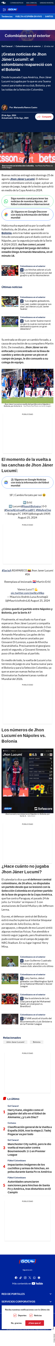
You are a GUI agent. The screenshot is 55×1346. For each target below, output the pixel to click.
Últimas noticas (16, 2)
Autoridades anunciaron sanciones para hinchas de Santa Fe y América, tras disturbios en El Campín (29, 1187)
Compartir (46, 116)
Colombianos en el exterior (28, 46)
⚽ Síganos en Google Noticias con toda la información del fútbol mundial (30, 482)
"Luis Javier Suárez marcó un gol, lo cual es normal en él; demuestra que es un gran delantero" (35, 324)
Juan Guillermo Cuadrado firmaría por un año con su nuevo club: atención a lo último (36, 963)
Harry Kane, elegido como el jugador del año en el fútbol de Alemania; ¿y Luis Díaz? (27, 1113)
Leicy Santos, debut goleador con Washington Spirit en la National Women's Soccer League (36, 982)
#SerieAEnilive (13, 510)
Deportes (22, 1315)
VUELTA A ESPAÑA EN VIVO (28, 16)
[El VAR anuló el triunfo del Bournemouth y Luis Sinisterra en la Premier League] (10, 1019)
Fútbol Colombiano (17, 1160)
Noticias (38, 1315)
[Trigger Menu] (4, 9)
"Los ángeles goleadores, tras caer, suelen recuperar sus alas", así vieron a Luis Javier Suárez (35, 304)
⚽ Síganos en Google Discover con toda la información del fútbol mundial (30, 214)
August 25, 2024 (27, 517)
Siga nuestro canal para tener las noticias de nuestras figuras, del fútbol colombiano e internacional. (30, 201)
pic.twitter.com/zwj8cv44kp (27, 593)
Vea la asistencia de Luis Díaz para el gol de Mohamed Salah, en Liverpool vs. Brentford (35, 1002)
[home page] (4, 3)
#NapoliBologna (31, 506)
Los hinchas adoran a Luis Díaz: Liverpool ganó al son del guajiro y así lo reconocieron (36, 272)
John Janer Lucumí (15, 1042)
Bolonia (36, 1042)
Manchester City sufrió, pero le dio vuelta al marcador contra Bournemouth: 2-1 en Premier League (29, 1149)
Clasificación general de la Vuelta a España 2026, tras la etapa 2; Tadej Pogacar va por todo (30, 1130)
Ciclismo (12, 1123)
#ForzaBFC (29, 510)
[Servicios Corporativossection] (50, 1301)
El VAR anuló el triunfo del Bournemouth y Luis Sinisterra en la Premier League (36, 1021)
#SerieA (6, 570)
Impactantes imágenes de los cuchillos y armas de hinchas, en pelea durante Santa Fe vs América (30, 1168)
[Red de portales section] (50, 1294)
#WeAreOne (43, 510)
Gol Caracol (31, 2)
